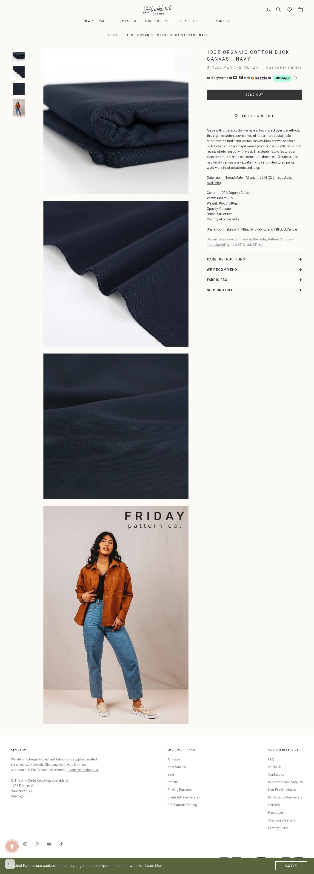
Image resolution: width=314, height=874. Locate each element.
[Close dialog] (241, 381)
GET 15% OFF (202, 475)
